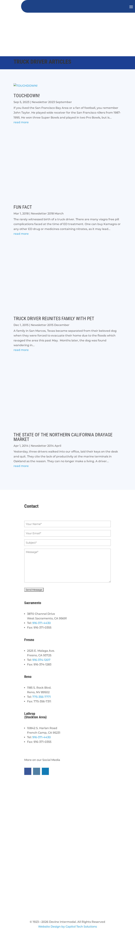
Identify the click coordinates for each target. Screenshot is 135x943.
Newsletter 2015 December (50, 325)
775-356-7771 (41, 696)
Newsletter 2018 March (47, 213)
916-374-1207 (41, 660)
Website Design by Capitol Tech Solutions (67, 926)
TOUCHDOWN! (27, 95)
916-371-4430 (41, 623)
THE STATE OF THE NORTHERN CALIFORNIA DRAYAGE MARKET (63, 437)
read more (21, 122)
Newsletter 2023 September (52, 102)
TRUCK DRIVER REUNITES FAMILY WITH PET (54, 318)
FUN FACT (23, 207)
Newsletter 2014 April (46, 445)
